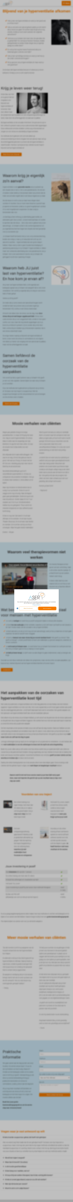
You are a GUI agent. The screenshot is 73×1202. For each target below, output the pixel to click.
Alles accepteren (47, 608)
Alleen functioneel (28, 608)
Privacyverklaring (37, 604)
